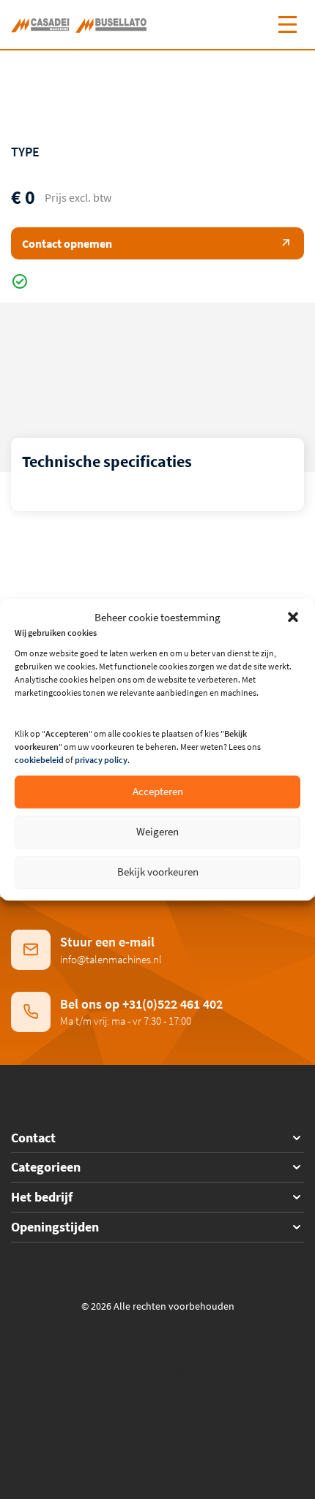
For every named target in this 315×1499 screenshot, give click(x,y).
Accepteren (158, 792)
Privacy (172, 1388)
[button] (293, 617)
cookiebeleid (39, 759)
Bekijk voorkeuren (158, 872)
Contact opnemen (67, 243)
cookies (187, 1405)
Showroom (172, 1439)
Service (172, 1422)
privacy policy (101, 759)
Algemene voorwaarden (172, 1322)
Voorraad (172, 1472)
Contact (172, 1339)
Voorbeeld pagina (172, 1455)
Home (173, 1355)
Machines (172, 1372)
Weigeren (157, 832)
